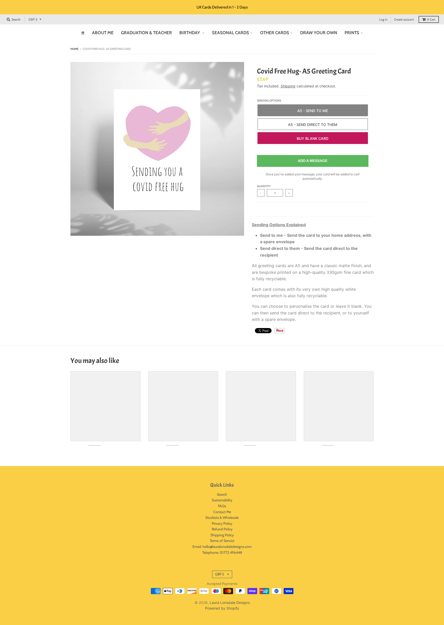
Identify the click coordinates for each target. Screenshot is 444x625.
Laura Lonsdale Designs (230, 602)
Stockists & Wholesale (222, 517)
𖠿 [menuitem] (83, 32)
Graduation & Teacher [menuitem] (146, 32)
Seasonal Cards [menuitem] (230, 32)
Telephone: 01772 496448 (222, 552)
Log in (383, 19)
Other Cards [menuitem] (274, 32)
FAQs (222, 506)
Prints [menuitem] (352, 32)
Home (74, 49)
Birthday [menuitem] (190, 32)
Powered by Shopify (222, 608)
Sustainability (222, 500)
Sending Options (269, 100)
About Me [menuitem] (103, 32)
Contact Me (222, 512)
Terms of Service (222, 540)
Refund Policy (222, 529)
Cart (431, 19)
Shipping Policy (222, 535)
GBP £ (33, 19)
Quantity (264, 186)
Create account (404, 19)
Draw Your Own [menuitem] (318, 32)
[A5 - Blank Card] (312, 138)
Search (222, 494)
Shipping (288, 86)
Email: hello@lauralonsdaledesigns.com (222, 546)
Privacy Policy (222, 523)
